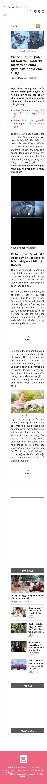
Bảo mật (38, 770)
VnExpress (31, 247)
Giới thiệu (6, 7)
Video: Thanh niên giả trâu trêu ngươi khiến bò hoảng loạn (28, 123)
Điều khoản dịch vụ (25, 770)
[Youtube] (43, 11)
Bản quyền (6, 772)
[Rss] (35, 11)
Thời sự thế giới (16, 602)
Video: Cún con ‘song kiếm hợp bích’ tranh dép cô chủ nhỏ (28, 113)
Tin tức (26, 7)
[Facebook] (39, 11)
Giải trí (14, 26)
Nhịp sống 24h (17, 7)
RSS (13, 770)
